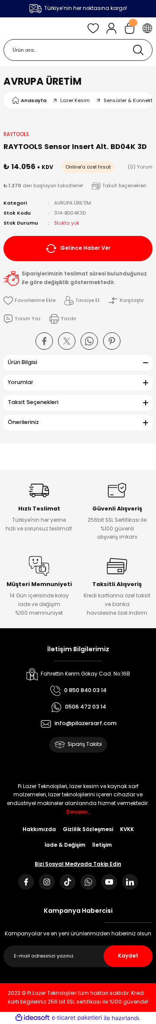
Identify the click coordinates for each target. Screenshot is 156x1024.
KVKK (127, 829)
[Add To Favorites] (29, 300)
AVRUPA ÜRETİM (42, 81)
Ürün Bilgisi (22, 362)
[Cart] (129, 28)
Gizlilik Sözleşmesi (88, 829)
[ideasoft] (32, 1018)
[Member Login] (111, 28)
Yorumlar (20, 382)
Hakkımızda (39, 829)
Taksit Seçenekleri (33, 402)
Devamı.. (78, 812)
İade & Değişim (65, 845)
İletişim (102, 845)
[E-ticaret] (77, 1017)
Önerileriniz (23, 422)
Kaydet (128, 955)
